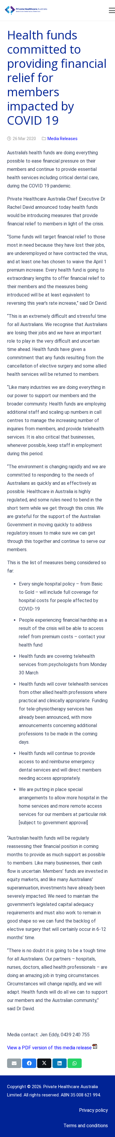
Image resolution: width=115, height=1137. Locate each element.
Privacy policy (93, 1110)
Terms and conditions (85, 1125)
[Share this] (29, 1063)
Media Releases (62, 138)
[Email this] (14, 1063)
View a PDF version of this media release (49, 1048)
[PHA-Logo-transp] (49, 10)
